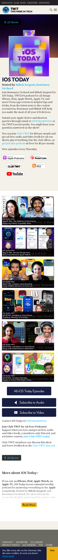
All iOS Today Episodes (29, 391)
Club (16, 3)
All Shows (12, 22)
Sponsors (44, 3)
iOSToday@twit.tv (42, 121)
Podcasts (7, 3)
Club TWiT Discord (44, 445)
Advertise (22, 542)
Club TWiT (23, 133)
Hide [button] (52, 550)
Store (49, 545)
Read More (29, 504)
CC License (36, 542)
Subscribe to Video (32, 412)
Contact (7, 542)
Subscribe (32, 3)
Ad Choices (29, 545)
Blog (23, 3)
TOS (41, 545)
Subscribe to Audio (32, 402)
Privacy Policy (11, 545)
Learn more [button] (8, 556)
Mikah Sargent (25, 85)
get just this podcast (13, 143)
